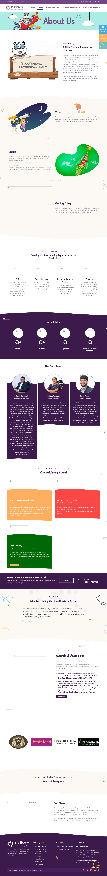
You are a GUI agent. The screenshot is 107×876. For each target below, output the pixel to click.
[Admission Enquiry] (103, 27)
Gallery (84, 7)
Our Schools (65, 7)
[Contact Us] (103, 44)
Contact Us (96, 7)
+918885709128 (92, 860)
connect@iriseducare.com (87, 862)
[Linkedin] (91, 870)
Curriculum (55, 7)
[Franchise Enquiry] (103, 35)
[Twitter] (87, 870)
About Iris (40, 7)
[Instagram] (98, 870)
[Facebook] (83, 870)
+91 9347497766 (82, 860)
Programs (48, 7)
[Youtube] (95, 870)
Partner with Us (75, 7)
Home (33, 7)
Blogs (90, 7)
